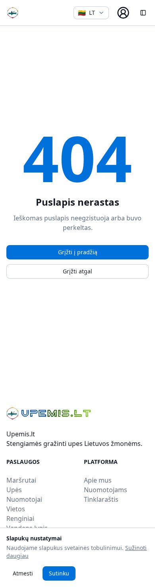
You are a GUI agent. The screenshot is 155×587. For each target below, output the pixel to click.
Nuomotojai (24, 499)
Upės (14, 489)
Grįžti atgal (77, 271)
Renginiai (20, 518)
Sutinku (59, 573)
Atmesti (23, 573)
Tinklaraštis (101, 499)
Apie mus (98, 480)
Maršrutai (21, 480)
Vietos (15, 509)
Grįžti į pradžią (77, 252)
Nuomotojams (105, 489)
